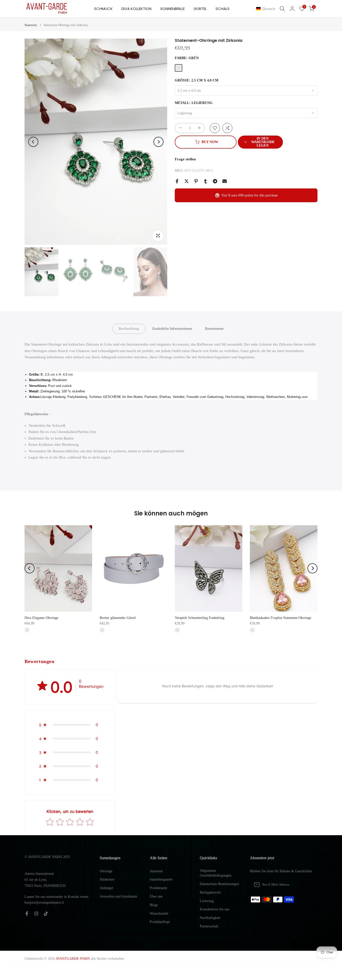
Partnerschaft (209, 926)
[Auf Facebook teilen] (177, 181)
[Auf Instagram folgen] (36, 914)
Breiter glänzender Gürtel (118, 618)
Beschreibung (129, 329)
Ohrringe (106, 871)
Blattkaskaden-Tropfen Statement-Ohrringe (280, 618)
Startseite (31, 25)
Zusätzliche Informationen (172, 329)
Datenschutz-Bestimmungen (219, 884)
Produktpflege (160, 922)
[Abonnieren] (308, 885)
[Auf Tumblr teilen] (205, 181)
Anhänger (106, 888)
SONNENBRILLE (172, 8)
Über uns (156, 896)
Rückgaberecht (210, 892)
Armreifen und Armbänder (118, 896)
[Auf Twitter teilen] (186, 181)
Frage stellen (185, 159)
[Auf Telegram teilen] (215, 181)
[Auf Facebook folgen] (27, 914)
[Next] (158, 142)
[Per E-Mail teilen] (224, 181)
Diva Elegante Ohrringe (41, 618)
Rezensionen (214, 329)
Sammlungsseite (161, 879)
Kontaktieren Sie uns (214, 909)
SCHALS (223, 8)
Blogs (154, 905)
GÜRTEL (200, 8)
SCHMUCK (103, 8)
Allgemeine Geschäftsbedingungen (215, 873)
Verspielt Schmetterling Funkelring (199, 618)
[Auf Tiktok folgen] (46, 914)
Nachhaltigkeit (210, 918)
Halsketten (107, 879)
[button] (267, 9)
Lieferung (207, 901)
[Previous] (33, 142)
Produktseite (158, 888)
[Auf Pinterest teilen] (196, 181)
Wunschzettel (159, 913)
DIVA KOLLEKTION (136, 8)
